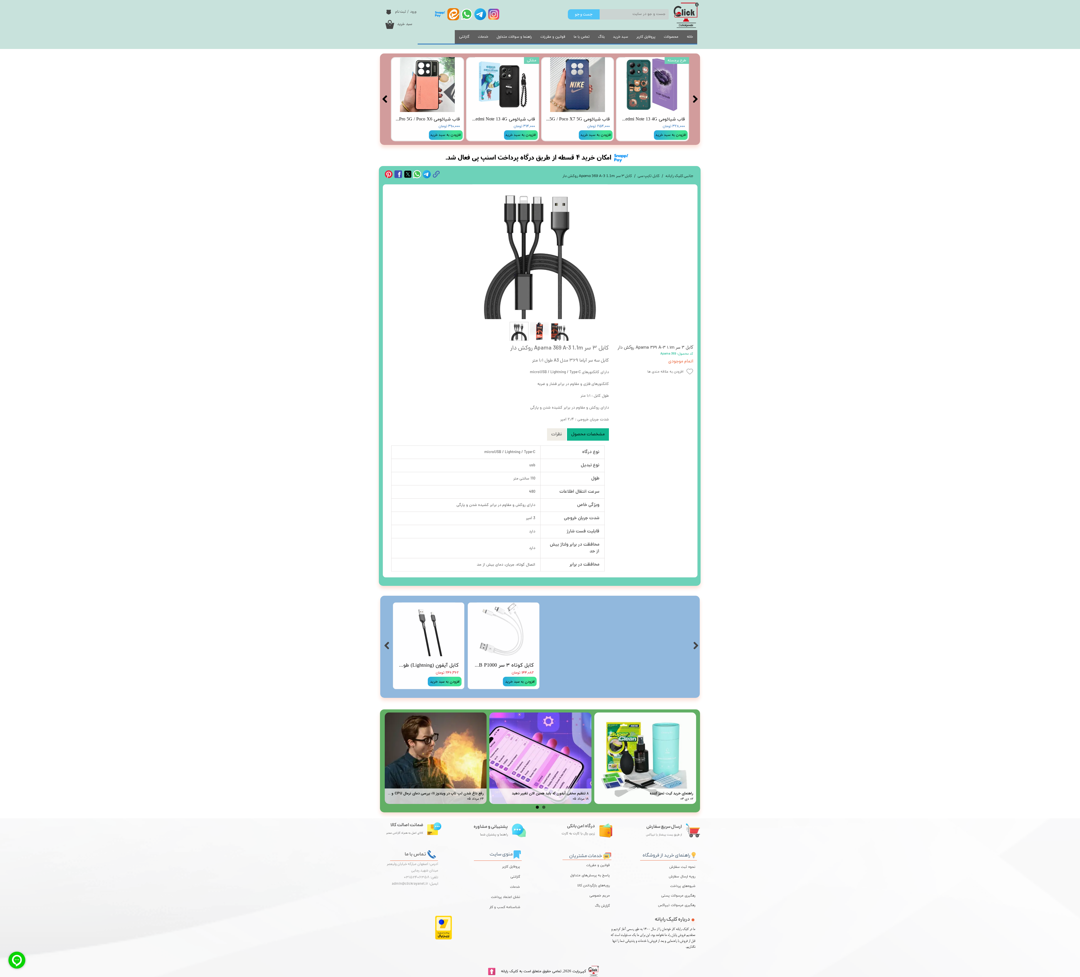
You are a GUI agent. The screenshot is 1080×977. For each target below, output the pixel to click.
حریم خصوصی (600, 895)
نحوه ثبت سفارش (682, 867)
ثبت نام (400, 12)
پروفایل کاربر (645, 36)
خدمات (483, 36)
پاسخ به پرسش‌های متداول (590, 875)
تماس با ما (582, 36)
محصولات (671, 36)
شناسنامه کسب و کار (504, 907)
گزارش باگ (602, 906)
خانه (690, 36)
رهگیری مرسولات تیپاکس (681, 905)
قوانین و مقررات (552, 36)
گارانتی (464, 36)
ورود (413, 12)
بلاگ (601, 36)
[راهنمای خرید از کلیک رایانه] (693, 854)
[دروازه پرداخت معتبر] (443, 938)
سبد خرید (620, 36)
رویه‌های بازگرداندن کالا (593, 885)
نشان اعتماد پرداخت (505, 897)
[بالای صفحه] (491, 971)
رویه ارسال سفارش (682, 876)
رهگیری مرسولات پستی (681, 895)
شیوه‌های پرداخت (682, 886)
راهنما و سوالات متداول (514, 36)
